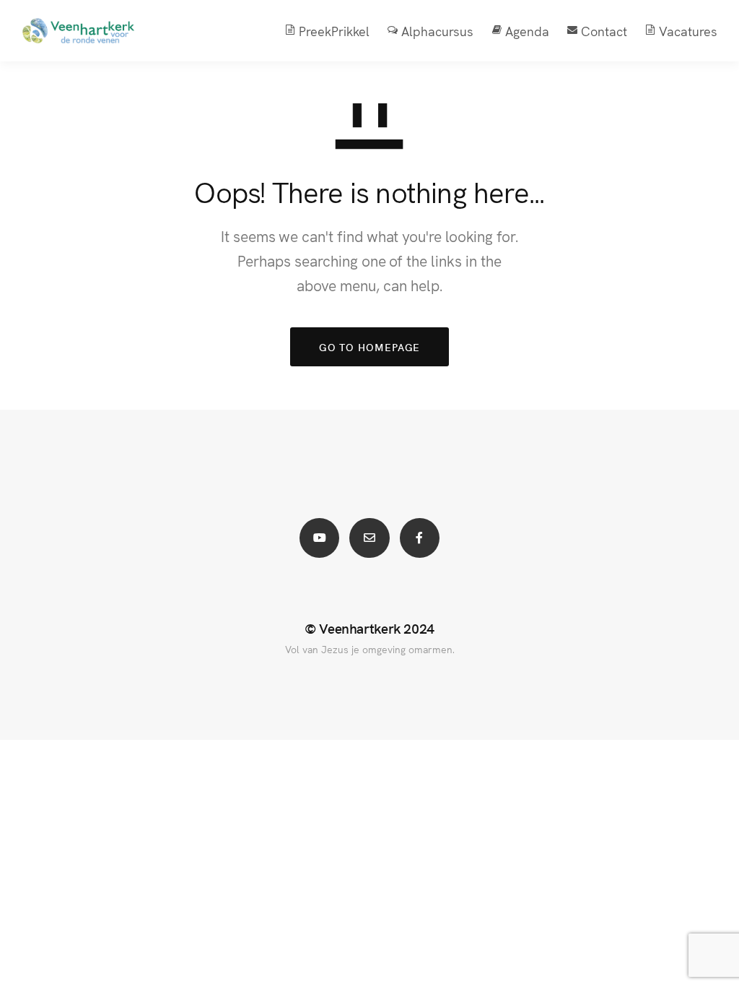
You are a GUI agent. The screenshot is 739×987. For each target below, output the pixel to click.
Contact (604, 31)
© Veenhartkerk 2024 (369, 628)
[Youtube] (319, 538)
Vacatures (688, 31)
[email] (369, 538)
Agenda (527, 31)
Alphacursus (437, 31)
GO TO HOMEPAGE (370, 347)
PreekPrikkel (334, 31)
